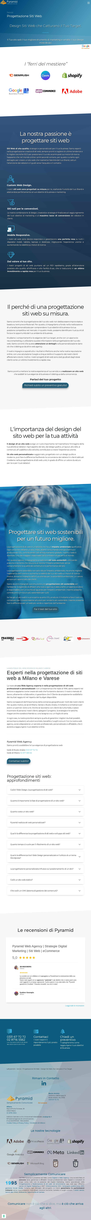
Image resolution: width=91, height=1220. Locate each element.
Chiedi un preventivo (68, 1038)
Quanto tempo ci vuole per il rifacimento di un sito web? (35, 844)
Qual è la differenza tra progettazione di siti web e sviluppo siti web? (40, 833)
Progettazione (24, 1184)
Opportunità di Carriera (35, 1192)
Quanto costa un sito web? (22, 812)
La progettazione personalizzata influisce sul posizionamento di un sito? (41, 869)
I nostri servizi (78, 1190)
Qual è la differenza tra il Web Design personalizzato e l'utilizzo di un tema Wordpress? (43, 856)
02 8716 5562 (16, 1039)
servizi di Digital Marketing (29, 1186)
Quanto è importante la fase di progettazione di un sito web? (37, 801)
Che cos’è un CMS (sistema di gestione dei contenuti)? (34, 891)
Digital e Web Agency (60, 1178)
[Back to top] (85, 1214)
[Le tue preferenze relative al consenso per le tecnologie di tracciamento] (4, 1216)
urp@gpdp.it (47, 1117)
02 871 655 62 (26, 753)
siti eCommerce (59, 1184)
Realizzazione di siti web (42, 1184)
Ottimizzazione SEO (53, 1186)
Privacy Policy (23, 1123)
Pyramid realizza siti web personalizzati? (28, 823)
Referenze (23, 1192)
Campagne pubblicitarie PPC (73, 1186)
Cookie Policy (12, 1123)
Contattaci (41, 1037)
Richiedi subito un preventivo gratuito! (45, 385)
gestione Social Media (14, 1188)
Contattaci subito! (19, 761)
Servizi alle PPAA (11, 1192)
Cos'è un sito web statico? (21, 880)
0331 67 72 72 (32, 750)
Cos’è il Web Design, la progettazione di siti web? (31, 790)
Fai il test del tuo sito (45, 609)
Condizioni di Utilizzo (37, 1123)
